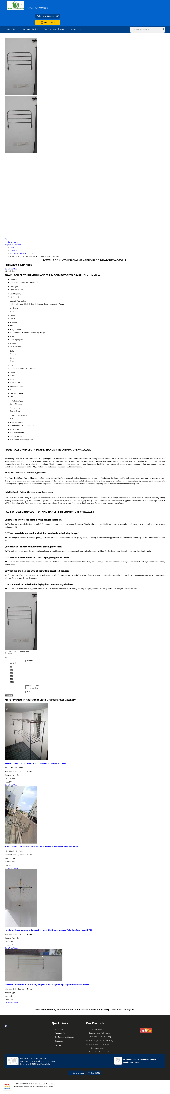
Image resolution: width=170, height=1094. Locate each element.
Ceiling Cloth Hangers (96, 1029)
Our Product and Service (55, 29)
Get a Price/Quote (11, 269)
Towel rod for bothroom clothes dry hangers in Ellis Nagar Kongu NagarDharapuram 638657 (47, 984)
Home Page (12, 29)
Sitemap (58, 1045)
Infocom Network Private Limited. (43, 1086)
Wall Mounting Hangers (97, 1048)
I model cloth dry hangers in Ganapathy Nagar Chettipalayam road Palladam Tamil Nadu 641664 (49, 930)
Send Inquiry (49, 22)
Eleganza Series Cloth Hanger (99, 1033)
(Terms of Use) (50, 1084)
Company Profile (30, 29)
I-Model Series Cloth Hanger (99, 1044)
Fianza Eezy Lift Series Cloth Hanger (101, 1040)
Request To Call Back (13, 245)
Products (13, 250)
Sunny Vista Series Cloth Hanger (100, 1037)
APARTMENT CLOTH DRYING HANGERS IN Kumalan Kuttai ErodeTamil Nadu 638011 (42, 846)
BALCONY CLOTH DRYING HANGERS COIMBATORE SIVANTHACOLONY (36, 763)
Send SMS (95, 1073)
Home (12, 247)
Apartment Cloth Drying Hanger (22, 253)
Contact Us (76, 29)
